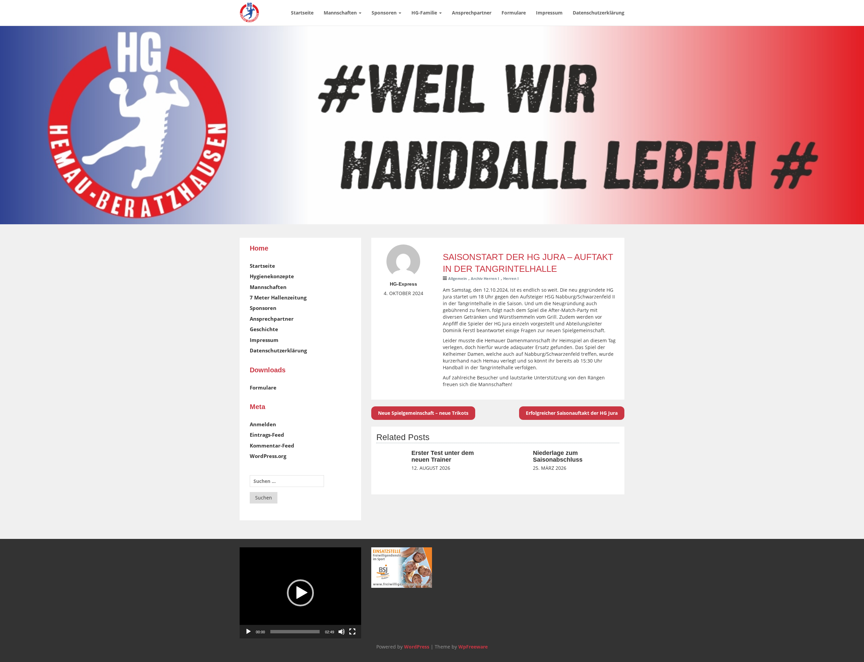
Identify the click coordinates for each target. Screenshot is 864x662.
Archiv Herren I (485, 278)
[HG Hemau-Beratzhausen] (249, 8)
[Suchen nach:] (287, 481)
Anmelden (263, 424)
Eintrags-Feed (267, 434)
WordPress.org (268, 456)
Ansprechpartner (471, 12)
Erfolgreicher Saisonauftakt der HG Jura (572, 413)
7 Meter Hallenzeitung (278, 297)
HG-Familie (424, 12)
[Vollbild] (352, 631)
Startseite (302, 12)
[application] (300, 592)
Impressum (549, 12)
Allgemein (457, 278)
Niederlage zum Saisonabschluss (558, 456)
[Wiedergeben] (248, 631)
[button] (300, 592)
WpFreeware (473, 646)
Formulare (514, 12)
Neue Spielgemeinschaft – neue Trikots (423, 413)
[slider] (295, 631)
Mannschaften (341, 12)
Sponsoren (385, 12)
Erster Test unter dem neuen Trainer (442, 456)
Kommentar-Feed (272, 445)
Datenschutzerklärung (598, 12)
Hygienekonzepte (272, 276)
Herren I (511, 278)
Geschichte (264, 329)
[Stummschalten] (341, 631)
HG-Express (403, 284)
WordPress (416, 646)
